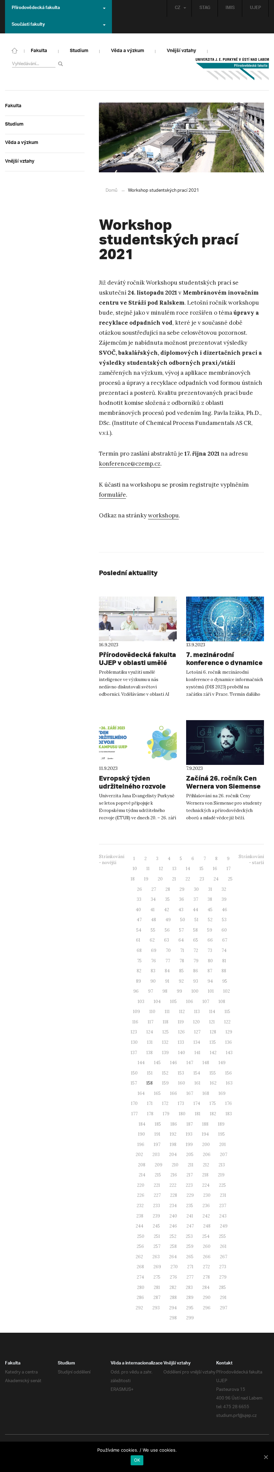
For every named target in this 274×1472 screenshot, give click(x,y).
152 (165, 1073)
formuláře (112, 494)
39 (224, 899)
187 (189, 1124)
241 (189, 1216)
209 (158, 1165)
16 (215, 868)
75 (139, 961)
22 (187, 879)
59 (209, 930)
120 (196, 1022)
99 (179, 991)
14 (188, 868)
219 (221, 1175)
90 (153, 981)
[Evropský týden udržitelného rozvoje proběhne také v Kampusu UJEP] (138, 742)
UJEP (255, 8)
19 (146, 879)
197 (157, 1144)
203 (156, 1154)
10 (135, 868)
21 (174, 879)
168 (205, 1093)
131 (150, 1042)
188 (205, 1124)
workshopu (163, 515)
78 (181, 961)
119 (181, 1022)
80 (210, 961)
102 (226, 991)
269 (157, 1267)
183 (229, 1114)
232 (140, 1205)
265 (189, 1257)
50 (182, 920)
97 (150, 991)
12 (161, 868)
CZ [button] (177, 8)
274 (140, 1277)
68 (139, 950)
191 (157, 1134)
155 (213, 1073)
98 (164, 991)
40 (138, 910)
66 (210, 940)
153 (181, 1073)
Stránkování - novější (111, 860)
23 (201, 879)
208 (141, 1165)
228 (173, 1195)
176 (228, 1103)
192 (173, 1134)
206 (207, 1154)
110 (152, 1011)
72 (195, 950)
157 (134, 1083)
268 (140, 1267)
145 (157, 1063)
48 (153, 920)
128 (213, 1032)
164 (141, 1093)
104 (157, 1001)
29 (181, 889)
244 (139, 1226)
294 (173, 1308)
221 (157, 1185)
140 (181, 1052)
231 (223, 1195)
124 (149, 1032)
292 (139, 1308)
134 (196, 1042)
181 (197, 1114)
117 (150, 1022)
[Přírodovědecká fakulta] (15, 50)
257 (156, 1246)
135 (213, 1042)
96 (136, 991)
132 (165, 1042)
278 (206, 1277)
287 (156, 1297)
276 (173, 1277)
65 (195, 940)
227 (157, 1195)
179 (166, 1114)
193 (189, 1134)
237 (222, 1205)
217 (189, 1175)
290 (207, 1297)
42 (166, 910)
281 (157, 1287)
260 (207, 1246)
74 (224, 950)
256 (140, 1246)
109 (136, 1011)
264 (173, 1257)
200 (206, 1144)
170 (134, 1103)
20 (160, 879)
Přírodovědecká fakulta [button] (36, 8)
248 (207, 1226)
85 (181, 971)
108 (222, 1001)
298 (173, 1318)
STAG (204, 8)
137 (134, 1052)
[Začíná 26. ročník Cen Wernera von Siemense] (225, 742)
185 (158, 1124)
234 (173, 1205)
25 (230, 879)
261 (223, 1246)
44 (195, 910)
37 (195, 899)
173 (181, 1103)
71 (182, 950)
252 (172, 1236)
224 (206, 1185)
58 (195, 930)
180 (182, 1114)
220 (140, 1185)
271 (190, 1267)
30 (196, 889)
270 (174, 1267)
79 (195, 961)
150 (134, 1073)
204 (173, 1154)
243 (223, 1216)
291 (223, 1297)
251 (157, 1236)
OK (137, 1460)
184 (142, 1124)
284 (206, 1287)
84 (167, 971)
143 (229, 1052)
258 (173, 1246)
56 (167, 930)
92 (181, 981)
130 (134, 1042)
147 (189, 1063)
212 (206, 1165)
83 (153, 971)
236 (206, 1205)
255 (222, 1236)
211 (190, 1165)
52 (210, 920)
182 (213, 1114)
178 (150, 1114)
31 (210, 889)
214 (142, 1175)
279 (223, 1277)
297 (223, 1308)
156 (228, 1073)
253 (189, 1236)
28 (167, 889)
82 (139, 971)
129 (229, 1032)
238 (139, 1216)
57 (181, 930)
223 (189, 1185)
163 (229, 1083)
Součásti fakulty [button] (28, 25)
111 (167, 1011)
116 (135, 1022)
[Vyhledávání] (61, 63)
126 (181, 1032)
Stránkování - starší (251, 860)
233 (156, 1205)
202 (139, 1154)
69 (153, 950)
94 (210, 981)
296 (207, 1308)
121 (212, 1022)
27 (153, 889)
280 (140, 1287)
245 (156, 1226)
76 (153, 961)
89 (138, 981)
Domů (111, 190)
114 (212, 1011)
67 (224, 940)
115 (227, 1011)
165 (157, 1093)
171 (150, 1103)
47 (139, 920)
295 (189, 1308)
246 (173, 1226)
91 (167, 981)
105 (173, 1001)
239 (156, 1216)
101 (211, 991)
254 (206, 1236)
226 (140, 1195)
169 (222, 1093)
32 (224, 889)
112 (182, 1011)
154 (196, 1073)
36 (181, 899)
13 (174, 868)
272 (206, 1267)
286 (140, 1297)
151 (150, 1073)
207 (223, 1154)
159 (165, 1083)
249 (224, 1226)
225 (222, 1185)
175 (213, 1103)
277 (189, 1277)
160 (181, 1083)
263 (156, 1257)
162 (213, 1083)
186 (173, 1124)
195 (221, 1134)
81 (224, 961)
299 (190, 1318)
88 (224, 971)
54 (138, 930)
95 (224, 981)
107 (205, 1001)
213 (222, 1165)
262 (139, 1257)
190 (141, 1134)
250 (140, 1236)
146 (173, 1063)
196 (140, 1144)
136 (228, 1042)
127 (197, 1032)
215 (158, 1175)
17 (229, 868)
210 (175, 1165)
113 (197, 1011)
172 (165, 1103)
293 (156, 1308)
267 (223, 1257)
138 (149, 1052)
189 (221, 1124)
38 (210, 899)
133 (181, 1042)
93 (195, 981)
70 (168, 950)
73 (210, 950)
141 (197, 1052)
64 (181, 940)
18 (133, 879)
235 (189, 1205)
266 (207, 1257)
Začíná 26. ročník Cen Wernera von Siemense (223, 782)
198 (173, 1144)
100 (194, 991)
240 (173, 1216)
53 (224, 920)
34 (153, 899)
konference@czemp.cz (129, 463)
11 (148, 868)
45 (210, 910)
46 (224, 910)
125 (165, 1032)
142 (213, 1052)
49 (168, 920)
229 (190, 1195)
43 (180, 910)
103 (141, 1001)
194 (205, 1134)
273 (222, 1267)
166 (173, 1093)
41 (152, 910)
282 (172, 1287)
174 (196, 1103)
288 (173, 1297)
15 (201, 868)
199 (189, 1144)
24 (216, 879)
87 (210, 971)
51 (196, 920)
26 (139, 889)
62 (152, 940)
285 (222, 1287)
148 (205, 1063)
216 (173, 1175)
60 (224, 930)
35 (167, 899)
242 (206, 1216)
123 (134, 1032)
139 (165, 1052)
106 (189, 1001)
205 (189, 1154)
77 (167, 961)
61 (138, 940)
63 (166, 940)
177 (134, 1114)
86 (195, 971)
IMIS (230, 8)
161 (197, 1083)
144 (141, 1063)
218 (205, 1175)
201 (222, 1144)
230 (207, 1195)
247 (190, 1226)
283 (189, 1287)
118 (165, 1022)
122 (227, 1022)
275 (156, 1277)
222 (172, 1185)
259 (189, 1246)
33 (139, 899)
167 (189, 1093)
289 (189, 1297)
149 (222, 1063)
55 (153, 930)
